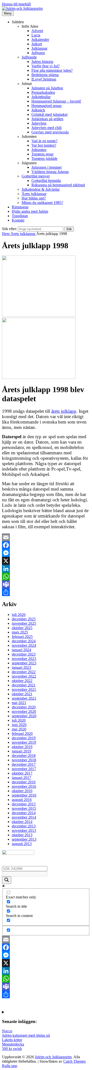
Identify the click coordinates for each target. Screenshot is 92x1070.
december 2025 (24, 619)
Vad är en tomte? (44, 141)
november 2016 (24, 786)
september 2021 (24, 698)
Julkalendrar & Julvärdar (41, 189)
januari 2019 (21, 751)
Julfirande (29, 57)
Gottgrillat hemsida (46, 180)
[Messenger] (46, 553)
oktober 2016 (22, 791)
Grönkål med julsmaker (49, 114)
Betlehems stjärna (45, 75)
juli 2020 (19, 720)
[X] (46, 561)
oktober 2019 (22, 747)
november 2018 (24, 760)
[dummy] (39, 315)
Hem (6, 234)
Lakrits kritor (12, 1040)
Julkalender (40, 39)
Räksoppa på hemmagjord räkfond (58, 185)
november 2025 (24, 623)
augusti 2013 (22, 844)
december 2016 (24, 782)
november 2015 (24, 808)
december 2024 (24, 641)
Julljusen (38, 53)
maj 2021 (19, 703)
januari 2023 (21, 667)
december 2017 (24, 764)
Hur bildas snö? (34, 198)
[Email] (46, 537)
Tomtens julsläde (44, 158)
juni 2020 (19, 725)
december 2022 (24, 672)
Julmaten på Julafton (47, 88)
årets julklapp (63, 411)
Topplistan (20, 216)
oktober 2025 (22, 628)
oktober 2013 (22, 835)
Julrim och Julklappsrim (53, 1057)
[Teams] (46, 584)
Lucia (35, 35)
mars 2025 (20, 632)
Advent (37, 31)
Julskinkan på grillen (47, 119)
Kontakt (18, 220)
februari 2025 (22, 637)
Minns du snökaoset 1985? (42, 202)
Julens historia (42, 61)
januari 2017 (21, 778)
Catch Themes (74, 1061)
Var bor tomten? (43, 145)
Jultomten (38, 150)
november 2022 (24, 676)
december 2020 (24, 707)
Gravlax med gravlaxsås (50, 132)
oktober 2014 (22, 822)
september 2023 (24, 663)
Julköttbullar (41, 97)
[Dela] (46, 592)
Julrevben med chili (46, 128)
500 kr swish (12, 1048)
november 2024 (24, 645)
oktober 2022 (22, 681)
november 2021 (24, 689)
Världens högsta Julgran (50, 172)
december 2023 (24, 654)
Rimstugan (20, 207)
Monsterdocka (13, 1044)
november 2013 (24, 830)
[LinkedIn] (46, 569)
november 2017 (24, 769)
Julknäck (38, 110)
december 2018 (24, 755)
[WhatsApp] (46, 576)
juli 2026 (19, 614)
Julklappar (39, 48)
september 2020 (24, 716)
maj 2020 (19, 729)
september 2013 (24, 839)
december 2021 (24, 685)
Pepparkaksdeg (43, 92)
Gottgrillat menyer (36, 176)
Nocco (7, 1031)
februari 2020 (22, 733)
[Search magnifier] (6, 880)
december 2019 (24, 738)
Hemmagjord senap (46, 106)
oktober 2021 (22, 694)
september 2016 (24, 795)
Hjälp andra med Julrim (30, 211)
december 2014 (24, 813)
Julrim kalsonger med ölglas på (26, 1035)
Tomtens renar (42, 154)
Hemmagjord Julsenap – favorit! (56, 101)
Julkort (36, 44)
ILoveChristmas (43, 79)
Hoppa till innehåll (16, 4)
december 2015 (24, 804)
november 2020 (24, 711)
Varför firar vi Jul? (45, 66)
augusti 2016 (22, 800)
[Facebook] (46, 545)
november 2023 (24, 659)
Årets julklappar (34, 194)
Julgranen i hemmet (46, 167)
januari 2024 (21, 650)
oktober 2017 (22, 773)
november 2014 (24, 817)
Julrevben (38, 123)
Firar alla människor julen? (52, 70)
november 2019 (24, 742)
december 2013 (24, 826)
